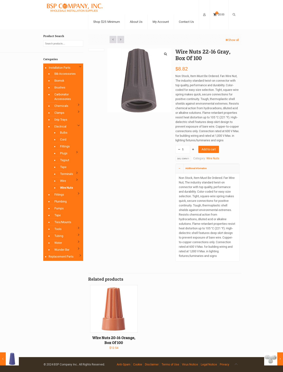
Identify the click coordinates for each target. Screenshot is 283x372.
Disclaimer (152, 364)
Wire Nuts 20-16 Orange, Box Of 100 (113, 340)
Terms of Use (170, 364)
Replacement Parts (61, 256)
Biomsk (59, 80)
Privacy (224, 364)
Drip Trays (60, 119)
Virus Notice (190, 364)
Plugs (63, 153)
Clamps (59, 112)
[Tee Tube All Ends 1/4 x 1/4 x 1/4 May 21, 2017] (273, 358)
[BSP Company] (74, 7)
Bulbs (63, 132)
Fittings (65, 146)
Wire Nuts (212, 158)
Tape (63, 167)
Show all (233, 40)
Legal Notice (209, 364)
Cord (63, 139)
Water (58, 242)
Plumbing (60, 201)
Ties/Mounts (62, 222)
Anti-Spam (123, 364)
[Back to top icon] (236, 364)
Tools (58, 229)
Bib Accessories (65, 73)
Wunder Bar (61, 249)
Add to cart (209, 149)
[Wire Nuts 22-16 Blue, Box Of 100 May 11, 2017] (9, 358)
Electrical (60, 126)
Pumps (59, 208)
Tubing (58, 236)
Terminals (66, 174)
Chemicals (61, 106)
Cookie (137, 364)
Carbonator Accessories (62, 97)
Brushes (59, 87)
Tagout (64, 160)
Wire (63, 180)
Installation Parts (59, 67)
